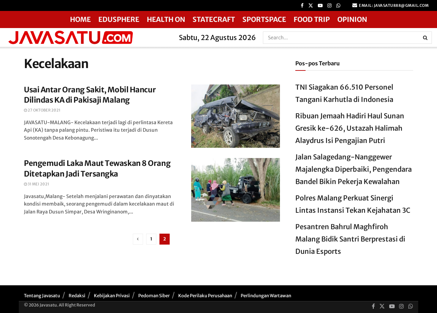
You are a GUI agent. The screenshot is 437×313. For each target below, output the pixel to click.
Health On (166, 19)
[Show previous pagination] (138, 239)
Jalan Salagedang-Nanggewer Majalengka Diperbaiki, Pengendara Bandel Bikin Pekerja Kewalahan (353, 169)
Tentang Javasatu (42, 296)
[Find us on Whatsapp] (338, 5)
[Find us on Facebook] (302, 5)
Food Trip (312, 19)
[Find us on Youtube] (320, 5)
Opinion (352, 19)
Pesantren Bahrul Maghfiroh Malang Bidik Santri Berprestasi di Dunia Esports (350, 239)
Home (80, 19)
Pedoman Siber (154, 296)
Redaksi (77, 296)
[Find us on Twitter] (310, 5)
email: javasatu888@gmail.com (393, 5)
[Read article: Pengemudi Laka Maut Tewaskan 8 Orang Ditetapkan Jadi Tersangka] (235, 190)
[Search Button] (426, 37)
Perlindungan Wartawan (266, 296)
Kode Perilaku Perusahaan (205, 296)
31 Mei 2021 (38, 184)
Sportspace (264, 19)
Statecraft (214, 19)
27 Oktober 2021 (43, 110)
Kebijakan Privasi (112, 296)
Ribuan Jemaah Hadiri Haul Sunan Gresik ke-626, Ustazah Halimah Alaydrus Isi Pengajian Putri (349, 128)
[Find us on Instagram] (329, 5)
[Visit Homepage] (87, 37)
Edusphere (118, 19)
